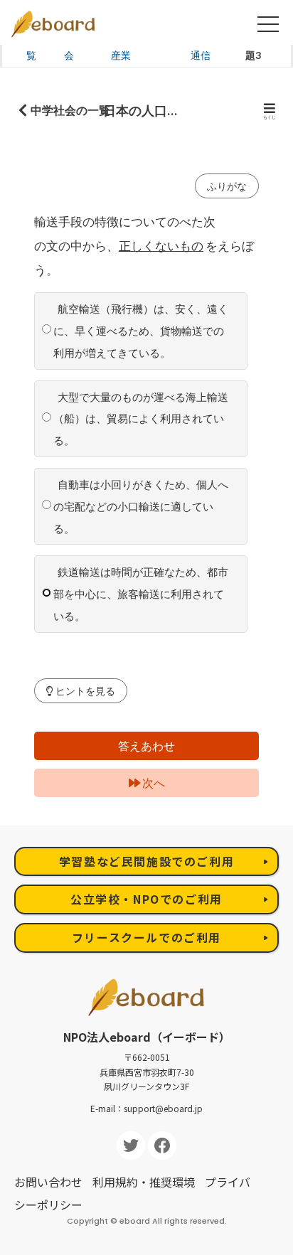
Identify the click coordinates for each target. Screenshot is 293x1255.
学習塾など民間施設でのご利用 (146, 861)
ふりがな (227, 186)
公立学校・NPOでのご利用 (146, 898)
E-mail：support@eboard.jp (146, 1108)
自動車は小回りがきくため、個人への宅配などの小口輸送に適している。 (140, 506)
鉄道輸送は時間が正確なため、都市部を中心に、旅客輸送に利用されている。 (140, 593)
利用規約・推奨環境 (143, 1181)
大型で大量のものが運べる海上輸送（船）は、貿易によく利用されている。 (140, 418)
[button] (80, 690)
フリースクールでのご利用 (146, 937)
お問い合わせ (48, 1181)
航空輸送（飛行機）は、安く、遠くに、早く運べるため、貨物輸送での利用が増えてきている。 (140, 330)
